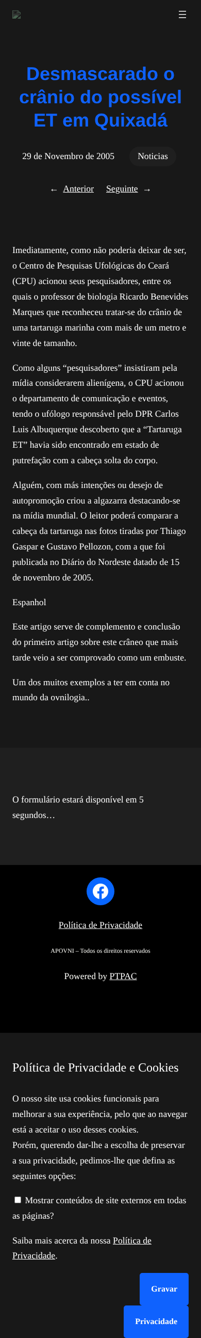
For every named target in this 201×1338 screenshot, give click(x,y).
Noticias (153, 156)
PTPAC (123, 976)
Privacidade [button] (156, 1321)
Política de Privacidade (100, 925)
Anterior (78, 188)
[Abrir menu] (182, 14)
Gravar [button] (164, 1289)
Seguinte (122, 188)
